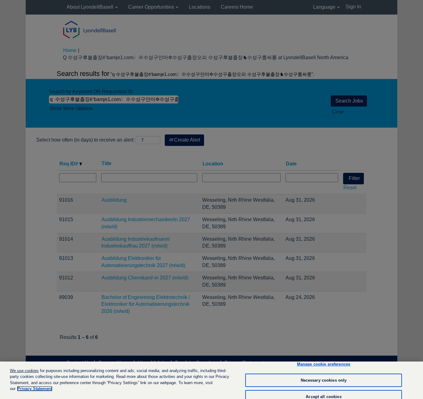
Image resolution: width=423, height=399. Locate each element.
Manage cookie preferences (323, 364)
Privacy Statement (34, 388)
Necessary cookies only (324, 380)
